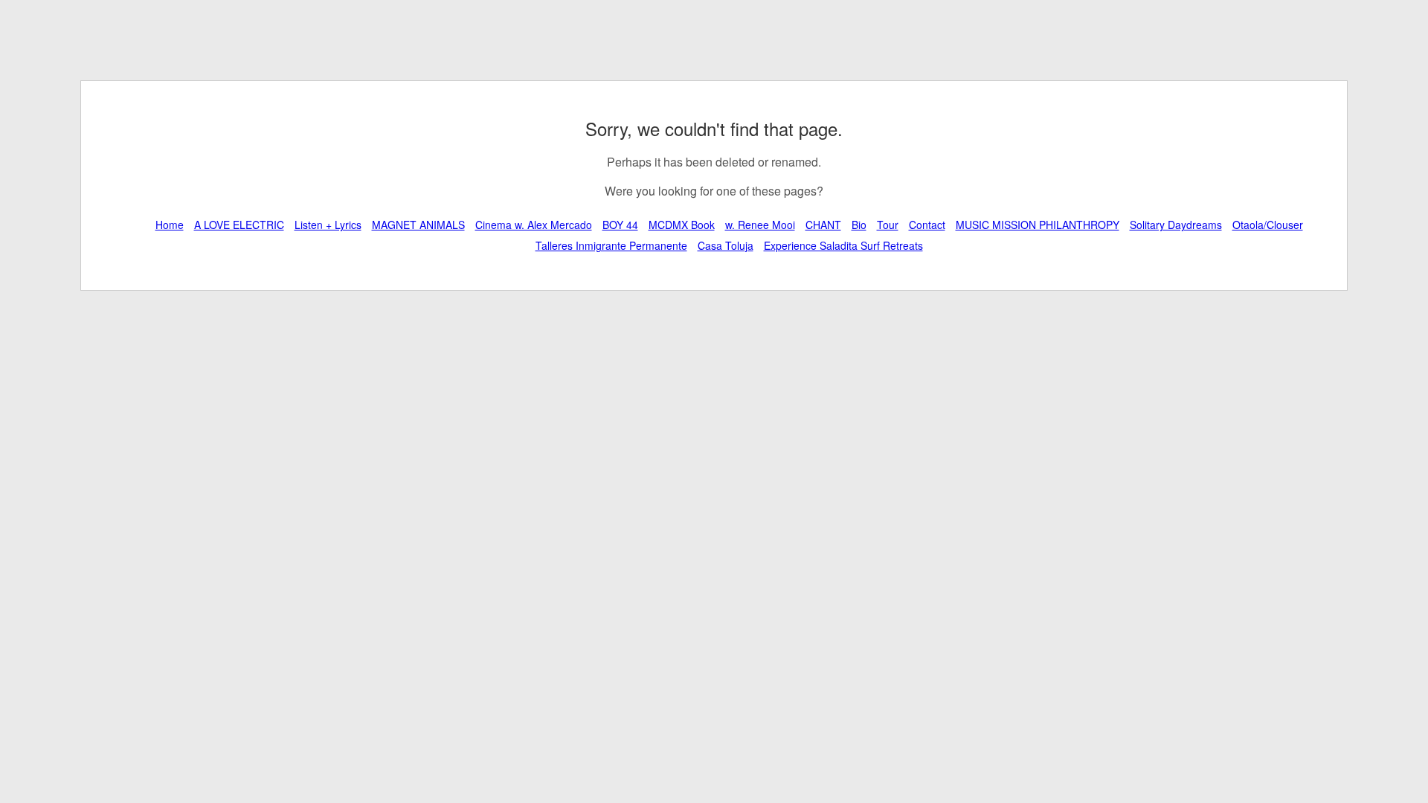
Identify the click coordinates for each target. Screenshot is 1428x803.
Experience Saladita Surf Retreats (843, 245)
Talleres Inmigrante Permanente (611, 245)
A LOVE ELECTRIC (239, 224)
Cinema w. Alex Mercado (533, 224)
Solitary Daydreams (1176, 224)
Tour (887, 224)
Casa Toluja (725, 245)
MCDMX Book (682, 224)
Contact (927, 224)
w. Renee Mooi (760, 224)
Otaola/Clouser (1267, 224)
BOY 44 (620, 224)
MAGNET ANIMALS (418, 224)
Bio (859, 224)
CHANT (823, 224)
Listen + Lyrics (328, 224)
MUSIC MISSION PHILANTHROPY (1037, 224)
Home (169, 224)
